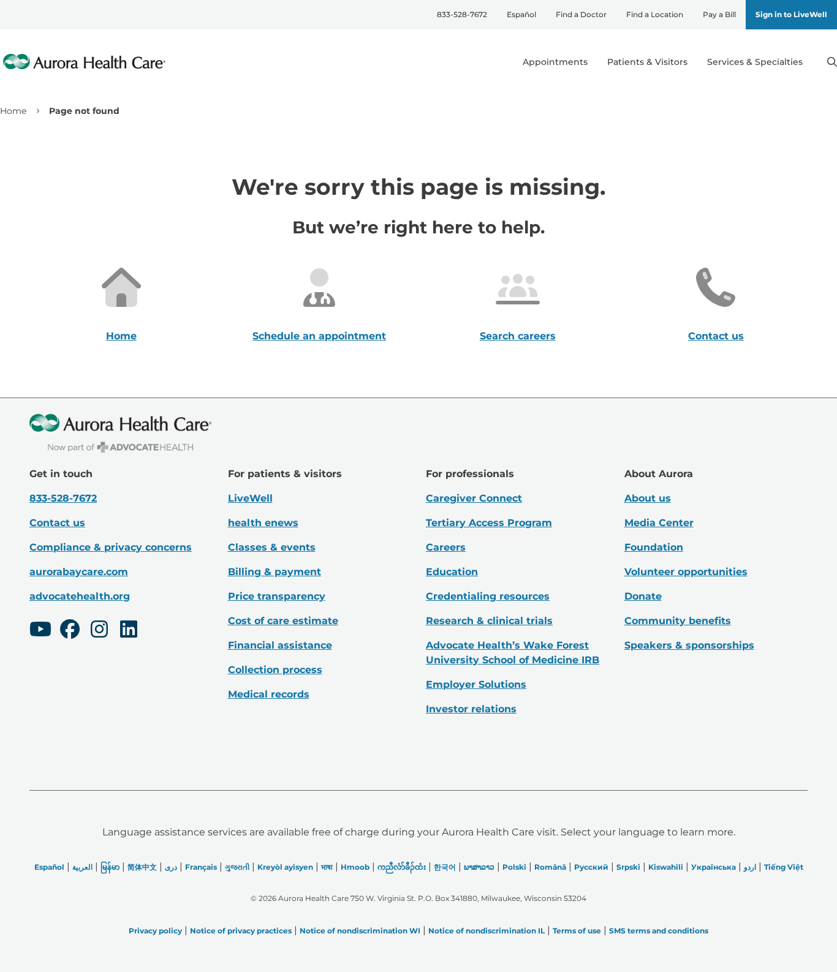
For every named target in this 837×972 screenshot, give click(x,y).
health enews (263, 523)
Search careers (518, 336)
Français (201, 867)
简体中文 (142, 867)
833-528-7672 (462, 14)
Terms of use (577, 930)
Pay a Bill (719, 14)
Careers (446, 547)
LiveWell (250, 498)
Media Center (659, 523)
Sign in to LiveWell (791, 14)
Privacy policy (155, 930)
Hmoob (355, 867)
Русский (591, 867)
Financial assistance (280, 645)
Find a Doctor (581, 14)
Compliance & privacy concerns (110, 547)
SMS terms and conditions (658, 930)
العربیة (82, 867)
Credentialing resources (488, 596)
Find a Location (654, 14)
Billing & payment (274, 572)
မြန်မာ (109, 867)
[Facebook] (70, 631)
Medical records (268, 694)
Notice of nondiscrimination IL (486, 930)
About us (647, 498)
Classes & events (272, 547)
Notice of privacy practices (241, 930)
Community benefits (677, 621)
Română (550, 867)
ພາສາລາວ (479, 867)
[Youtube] (40, 631)
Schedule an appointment (319, 336)
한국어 (445, 867)
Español (521, 14)
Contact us (716, 336)
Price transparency (276, 596)
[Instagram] (99, 631)
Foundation (653, 547)
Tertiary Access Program (489, 523)
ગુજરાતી (237, 867)
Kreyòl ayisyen (285, 867)
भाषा (327, 867)
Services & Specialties (755, 61)
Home (13, 110)
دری (171, 867)
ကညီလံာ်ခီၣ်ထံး (401, 867)
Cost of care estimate (283, 621)
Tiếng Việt (783, 867)
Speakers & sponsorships (689, 645)
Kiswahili (665, 867)
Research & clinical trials (489, 621)
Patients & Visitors (647, 61)
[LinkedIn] (128, 631)
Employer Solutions (476, 684)
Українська (713, 867)
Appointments (555, 61)
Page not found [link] (84, 110)
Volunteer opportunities (686, 572)
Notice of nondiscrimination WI (360, 930)
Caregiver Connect (474, 498)
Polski (514, 867)
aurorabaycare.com (78, 572)
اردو (750, 867)
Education (452, 572)
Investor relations (471, 709)
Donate (643, 596)
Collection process (275, 670)
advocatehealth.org (79, 596)
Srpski (628, 867)
